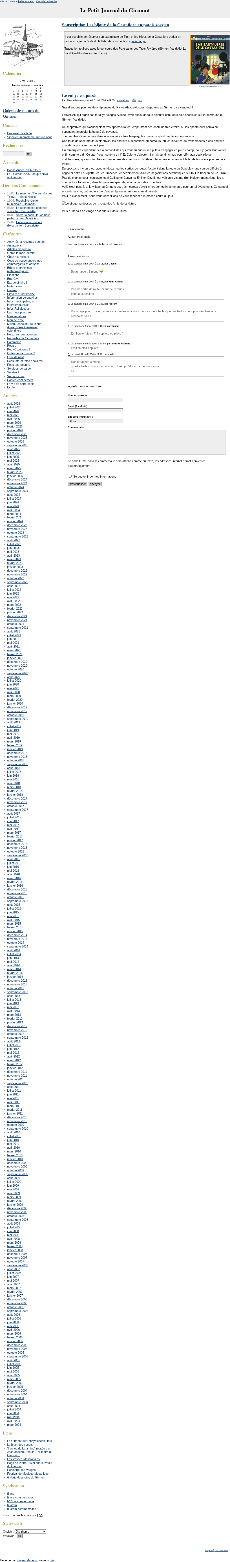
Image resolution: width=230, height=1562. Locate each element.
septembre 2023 (17, 536)
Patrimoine (14, 342)
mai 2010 (13, 1144)
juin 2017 (13, 821)
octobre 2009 (15, 1170)
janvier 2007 (15, 1295)
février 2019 (14, 745)
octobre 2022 (15, 578)
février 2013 (14, 1018)
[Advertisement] (144, 516)
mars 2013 (14, 1014)
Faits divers (14, 286)
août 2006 (13, 1314)
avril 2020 (13, 692)
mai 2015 (13, 916)
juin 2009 (13, 1185)
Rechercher (13, 145)
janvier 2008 (15, 1250)
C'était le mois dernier (21, 253)
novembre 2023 (17, 529)
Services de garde (19, 368)
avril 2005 (13, 1375)
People (11, 345)
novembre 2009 (17, 1166)
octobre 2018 (15, 760)
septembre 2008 (17, 1219)
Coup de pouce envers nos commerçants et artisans (24, 262)
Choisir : (9, 1531)
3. (69, 303)
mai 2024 (13, 506)
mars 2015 (14, 923)
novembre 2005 (17, 1349)
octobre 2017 (15, 806)
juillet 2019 (14, 726)
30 (41, 99)
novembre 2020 (17, 665)
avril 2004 (13, 1421)
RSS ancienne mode (20, 1501)
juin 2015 (13, 912)
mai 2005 (13, 1371)
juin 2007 (13, 1276)
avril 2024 (13, 510)
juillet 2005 (14, 1364)
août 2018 (13, 768)
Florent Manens (27, 1560)
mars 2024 (14, 514)
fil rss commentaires (20, 1497)
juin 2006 (13, 1322)
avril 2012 (13, 1056)
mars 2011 (14, 1106)
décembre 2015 (17, 889)
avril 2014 (13, 965)
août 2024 (13, 494)
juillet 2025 (14, 453)
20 (27, 96)
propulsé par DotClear (216, 1550)
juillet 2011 (14, 1090)
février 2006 (14, 1337)
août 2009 (13, 1178)
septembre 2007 (17, 1265)
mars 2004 (14, 1424)
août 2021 (13, 631)
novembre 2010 (17, 1121)
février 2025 (14, 472)
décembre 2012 (17, 1026)
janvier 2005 (15, 1386)
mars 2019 (14, 741)
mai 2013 (13, 1007)
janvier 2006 (15, 1341)
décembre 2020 (17, 661)
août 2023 (13, 540)
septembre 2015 (17, 901)
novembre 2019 (17, 711)
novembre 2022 (17, 574)
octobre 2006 (15, 1307)
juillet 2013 (14, 999)
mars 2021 (14, 650)
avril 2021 (13, 646)
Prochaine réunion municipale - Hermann (23, 202)
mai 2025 (13, 460)
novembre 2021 (17, 620)
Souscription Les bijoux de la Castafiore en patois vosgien (115, 25)
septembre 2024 (17, 491)
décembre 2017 (17, 798)
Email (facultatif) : (78, 406)
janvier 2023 (15, 566)
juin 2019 (13, 730)
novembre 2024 (17, 483)
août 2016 (13, 859)
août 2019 (13, 722)
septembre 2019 (17, 718)
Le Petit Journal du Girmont (115, 10)
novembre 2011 (17, 1075)
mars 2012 (14, 1060)
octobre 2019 (15, 715)
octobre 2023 (15, 532)
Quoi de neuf (15, 357)
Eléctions (13, 275)
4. (69, 326)
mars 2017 (14, 832)
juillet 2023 (14, 544)
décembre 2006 (17, 1299)
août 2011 (13, 1086)
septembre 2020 (17, 673)
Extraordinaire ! (17, 282)
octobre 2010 (15, 1124)
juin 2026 (13, 411)
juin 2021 (13, 639)
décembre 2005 (17, 1345)
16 (41, 94)
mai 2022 (13, 597)
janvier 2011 (15, 1113)
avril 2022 (13, 601)
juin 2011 (13, 1094)
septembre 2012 (17, 1037)
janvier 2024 (15, 521)
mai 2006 (13, 1326)
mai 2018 (13, 779)
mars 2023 (14, 559)
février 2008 (14, 1246)
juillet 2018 (14, 771)
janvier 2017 (15, 840)
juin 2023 (13, 548)
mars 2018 (14, 787)
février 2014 (14, 973)
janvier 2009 (15, 1204)
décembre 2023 (17, 525)
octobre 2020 (15, 669)
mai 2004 (13, 1417)
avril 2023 (13, 555)
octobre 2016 (15, 851)
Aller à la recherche (46, 1)
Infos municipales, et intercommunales (20, 303)
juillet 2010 (14, 1136)
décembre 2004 (17, 1390)
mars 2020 (14, 696)
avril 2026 (13, 419)
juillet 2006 (14, 1318)
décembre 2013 (17, 980)
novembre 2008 (17, 1212)
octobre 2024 (15, 487)
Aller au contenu (9, 1)
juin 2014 (13, 958)
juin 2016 (13, 866)
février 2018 (14, 791)
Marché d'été (15, 320)
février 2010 (14, 1155)
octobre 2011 (15, 1079)
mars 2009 (14, 1197)
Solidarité (13, 372)
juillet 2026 (14, 407)
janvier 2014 (15, 976)
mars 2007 (14, 1288)
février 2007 (14, 1291)
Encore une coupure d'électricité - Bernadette (24, 223)
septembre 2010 (17, 1128)
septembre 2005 (17, 1356)
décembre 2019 (17, 707)
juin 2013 (13, 1003)
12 (23, 94)
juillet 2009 (14, 1181)
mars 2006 (14, 1333)
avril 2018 (13, 783)
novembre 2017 (17, 802)
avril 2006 (13, 1329)
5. (69, 343)
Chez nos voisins (18, 256)
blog (52, 1560)
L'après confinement (20, 380)
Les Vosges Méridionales (23, 1459)
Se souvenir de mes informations (94, 476)
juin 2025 (13, 456)
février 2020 (14, 699)
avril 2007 (13, 1284)
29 (36, 99)
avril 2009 (13, 1193)
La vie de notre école (20, 384)
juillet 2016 (14, 863)
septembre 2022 (17, 582)
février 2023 (14, 563)
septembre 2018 (17, 764)
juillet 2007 (14, 1273)
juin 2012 (13, 1049)
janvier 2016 (15, 885)
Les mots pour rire (19, 312)
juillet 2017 (14, 817)
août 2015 (13, 904)
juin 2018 (13, 775)
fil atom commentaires (21, 1509)
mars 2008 (14, 1242)
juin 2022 (13, 593)
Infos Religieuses (18, 308)
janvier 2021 (15, 658)
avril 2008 (13, 1238)
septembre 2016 (17, 855)
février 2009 (14, 1201)
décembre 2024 (17, 479)
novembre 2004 (17, 1394)
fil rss (10, 1493)
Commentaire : (76, 427)
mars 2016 (14, 878)
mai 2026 (13, 415)
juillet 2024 (14, 498)
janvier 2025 (15, 476)
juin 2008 (13, 1231)
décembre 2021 (17, 616)
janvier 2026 (15, 430)
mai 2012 (13, 1052)
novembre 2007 (17, 1257)
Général (12, 290)
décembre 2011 (17, 1071)
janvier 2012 (15, 1068)
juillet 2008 (14, 1227)
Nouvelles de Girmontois (23, 338)
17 (14, 96)
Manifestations (16, 316)
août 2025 (13, 449)
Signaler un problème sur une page (29, 137)
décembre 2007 (17, 1254)
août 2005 (13, 1360)
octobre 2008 (15, 1216)
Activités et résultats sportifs (26, 241)
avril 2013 (13, 1011)
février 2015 (14, 927)
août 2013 (13, 996)
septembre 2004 (17, 1402)
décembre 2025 (17, 434)
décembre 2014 (17, 935)
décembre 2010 (17, 1117)
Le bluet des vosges (20, 1444)
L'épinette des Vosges (21, 1470)
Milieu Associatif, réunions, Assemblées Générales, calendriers (24, 327)
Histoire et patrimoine (21, 294)
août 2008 (13, 1223)
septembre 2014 (17, 946)
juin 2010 (13, 1140)
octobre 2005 (15, 1352)
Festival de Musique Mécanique (28, 1473)
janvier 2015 (15, 931)
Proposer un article (19, 133)
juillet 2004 (14, 1409)
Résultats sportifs (18, 364)
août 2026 (13, 403)
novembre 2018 (17, 756)
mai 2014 (13, 961)
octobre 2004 (15, 1398)
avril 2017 (13, 829)
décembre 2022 (17, 570)
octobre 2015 (15, 897)
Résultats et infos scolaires (25, 361)
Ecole (11, 387)
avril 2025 (13, 464)
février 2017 (14, 836)
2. (69, 281)
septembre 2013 (17, 992)
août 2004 (13, 1406)
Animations (123, 100)
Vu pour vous (15, 376)
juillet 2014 (14, 954)
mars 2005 (14, 1379)
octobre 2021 (15, 624)
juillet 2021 (14, 635)
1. (69, 263)
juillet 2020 (14, 680)
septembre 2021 (17, 627)
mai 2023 (13, 551)
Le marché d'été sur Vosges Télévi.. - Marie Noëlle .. (29, 195)
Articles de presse (19, 249)
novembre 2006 (17, 1303)
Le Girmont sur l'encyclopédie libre (29, 1441)
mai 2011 (13, 1098)
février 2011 (14, 1109)
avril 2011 (13, 1102)
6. (69, 354)
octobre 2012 (15, 1033)
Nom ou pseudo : (78, 395)
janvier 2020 (15, 703)
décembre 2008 (17, 1208)
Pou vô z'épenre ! (18, 349)
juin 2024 (13, 502)
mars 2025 (14, 468)
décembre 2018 (17, 753)
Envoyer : (9, 1536)
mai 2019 (13, 734)
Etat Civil (13, 278)
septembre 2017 (17, 809)
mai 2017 (13, 825)
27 (27, 99)
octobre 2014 (15, 942)
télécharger (138, 41)
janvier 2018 (15, 794)
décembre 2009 (17, 1163)
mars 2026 (14, 422)
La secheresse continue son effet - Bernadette (27, 209)
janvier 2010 (15, 1159)
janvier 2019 (15, 749)
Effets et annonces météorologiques (19, 269)
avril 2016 (13, 874)
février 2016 (14, 881)
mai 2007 (13, 1280)
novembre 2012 (17, 1030)
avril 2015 (13, 920)
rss (140, 100)
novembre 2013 (17, 984)
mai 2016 (13, 870)
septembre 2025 (17, 445)
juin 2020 (13, 684)
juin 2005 (13, 1367)
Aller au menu (26, 1)
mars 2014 (14, 969)
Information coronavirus (22, 297)
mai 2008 (13, 1235)
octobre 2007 (15, 1261)
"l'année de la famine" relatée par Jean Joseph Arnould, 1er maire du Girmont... (29, 1452)
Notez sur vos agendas (22, 334)
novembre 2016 (17, 847)
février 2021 (14, 654)
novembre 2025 (17, 437)
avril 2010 (13, 1147)
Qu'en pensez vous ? (21, 353)
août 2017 (13, 813)
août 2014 (13, 950)
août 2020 (13, 677)
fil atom (12, 1505)
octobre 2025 (15, 441)
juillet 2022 (14, 589)
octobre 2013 (15, 988)
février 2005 (14, 1383)
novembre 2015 (17, 893)
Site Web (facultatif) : (80, 416)
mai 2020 (13, 688)
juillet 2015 (14, 908)
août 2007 (13, 1269)
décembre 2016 (17, 844)
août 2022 (13, 586)
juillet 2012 (14, 1045)
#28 (134, 100)
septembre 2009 (17, 1174)
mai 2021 (13, 642)
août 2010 (13, 1132)
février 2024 (14, 517)
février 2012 (14, 1064)
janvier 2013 (15, 1022)
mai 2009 (13, 1189)
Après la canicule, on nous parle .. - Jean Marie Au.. (29, 216)
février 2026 (14, 426)
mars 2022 (14, 604)
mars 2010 (14, 1151)
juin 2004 (13, 1413)
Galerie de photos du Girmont (26, 1477)
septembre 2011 (17, 1083)
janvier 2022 (15, 612)
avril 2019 (13, 737)
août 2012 (13, 1041)
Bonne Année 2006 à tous (24, 170)
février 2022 (14, 608)
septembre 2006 (17, 1311)
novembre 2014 (17, 939)
